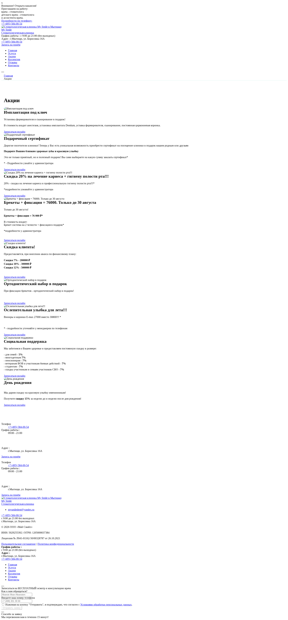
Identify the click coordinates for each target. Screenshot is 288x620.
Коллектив (14, 59)
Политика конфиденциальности (56, 544)
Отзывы (12, 62)
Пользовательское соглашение (18, 544)
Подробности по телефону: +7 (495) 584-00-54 (16, 22)
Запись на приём (10, 44)
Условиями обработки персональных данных (106, 604)
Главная (12, 50)
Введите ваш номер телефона (18, 597)
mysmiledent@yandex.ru (21, 509)
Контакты (13, 65)
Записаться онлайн (14, 131)
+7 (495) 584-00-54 (11, 41)
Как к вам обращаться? (14, 591)
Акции (12, 56)
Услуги (12, 53)
